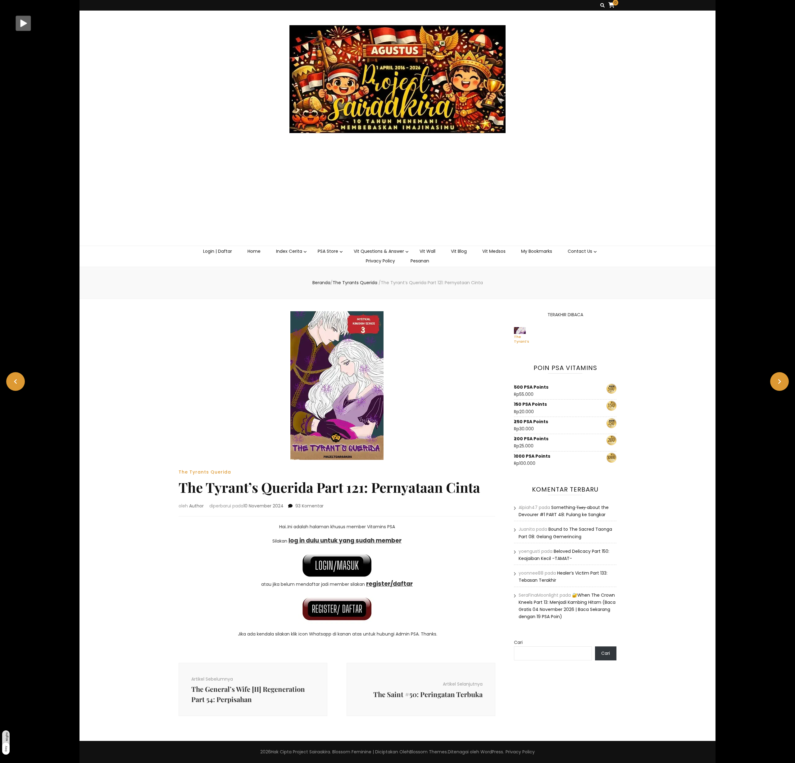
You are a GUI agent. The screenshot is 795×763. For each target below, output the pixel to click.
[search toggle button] (602, 5)
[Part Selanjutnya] (779, 381)
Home (254, 251)
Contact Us (580, 251)
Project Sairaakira (311, 752)
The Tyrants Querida (205, 472)
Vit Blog (459, 251)
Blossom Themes (428, 752)
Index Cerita (289, 251)
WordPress (491, 752)
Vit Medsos (494, 251)
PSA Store (328, 251)
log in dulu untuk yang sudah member (345, 540)
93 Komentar (309, 506)
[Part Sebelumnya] (15, 381)
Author (196, 506)
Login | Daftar (217, 251)
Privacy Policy (380, 261)
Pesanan (420, 261)
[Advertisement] (397, 199)
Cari (518, 642)
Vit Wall (427, 251)
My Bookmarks (536, 251)
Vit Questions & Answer (379, 251)
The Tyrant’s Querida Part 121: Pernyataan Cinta (525, 339)
